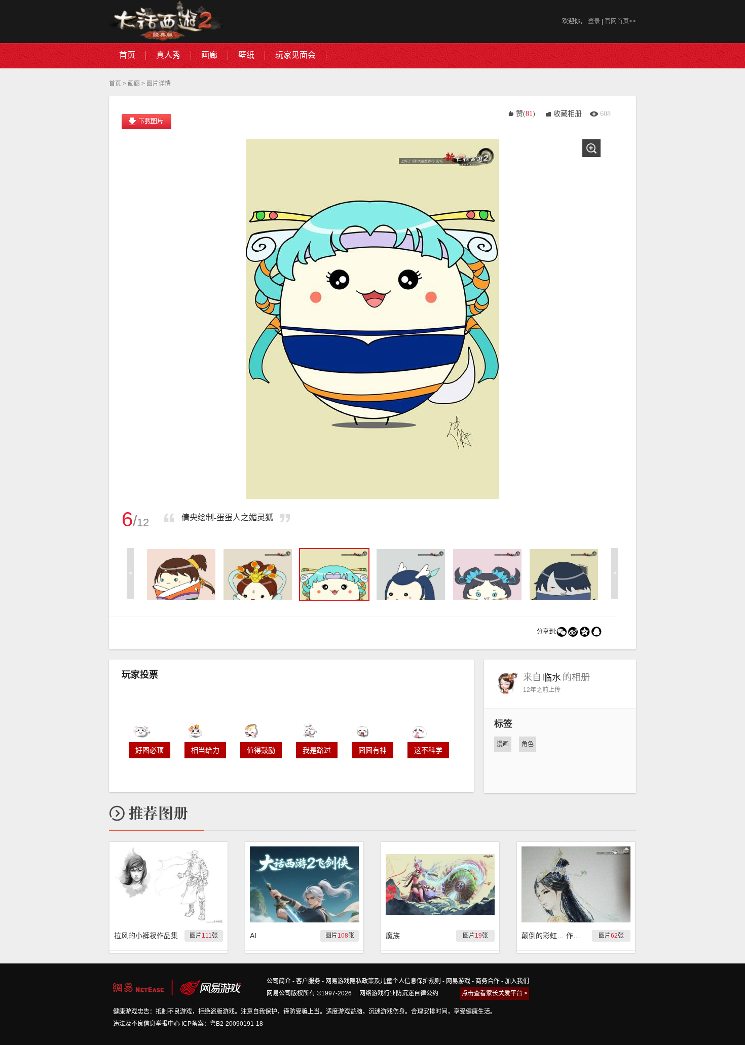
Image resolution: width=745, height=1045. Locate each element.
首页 (115, 83)
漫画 (503, 744)
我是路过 (317, 750)
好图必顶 (149, 750)
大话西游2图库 (166, 21)
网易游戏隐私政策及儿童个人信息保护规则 (383, 981)
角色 (528, 744)
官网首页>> (620, 21)
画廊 (134, 83)
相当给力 (205, 750)
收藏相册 (567, 114)
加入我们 (517, 981)
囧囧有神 (372, 750)
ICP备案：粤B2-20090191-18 (222, 1023)
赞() (525, 114)
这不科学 (428, 750)
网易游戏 (458, 981)
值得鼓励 (261, 750)
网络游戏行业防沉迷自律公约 (398, 993)
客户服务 (308, 981)
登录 (594, 21)
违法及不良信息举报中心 (146, 1023)
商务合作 (487, 981)
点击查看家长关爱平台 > (495, 993)
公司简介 (279, 981)
